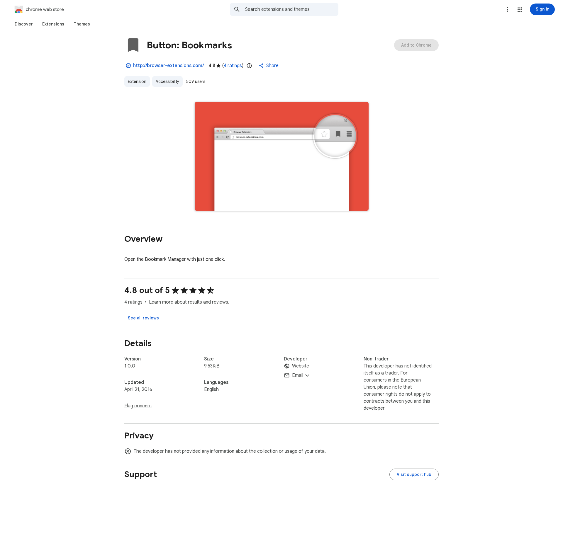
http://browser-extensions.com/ (168, 66)
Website (300, 366)
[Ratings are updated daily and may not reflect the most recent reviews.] (249, 66)
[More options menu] (507, 9)
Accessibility (167, 81)
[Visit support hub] (414, 474)
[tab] (24, 24)
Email (297, 375)
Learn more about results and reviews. (189, 302)
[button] (520, 10)
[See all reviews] (143, 318)
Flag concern (138, 406)
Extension (137, 81)
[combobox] (291, 9)
